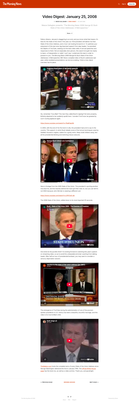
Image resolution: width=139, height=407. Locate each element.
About (64, 399)
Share (68, 33)
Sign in (124, 4)
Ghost (116, 398)
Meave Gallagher (61, 21)
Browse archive (69, 382)
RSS (69, 399)
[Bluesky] (68, 396)
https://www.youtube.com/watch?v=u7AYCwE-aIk (58, 195)
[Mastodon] (70, 396)
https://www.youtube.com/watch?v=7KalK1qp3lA (57, 123)
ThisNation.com (46, 366)
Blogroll (74, 399)
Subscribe (132, 4)
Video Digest (72, 21)
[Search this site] (119, 4)
